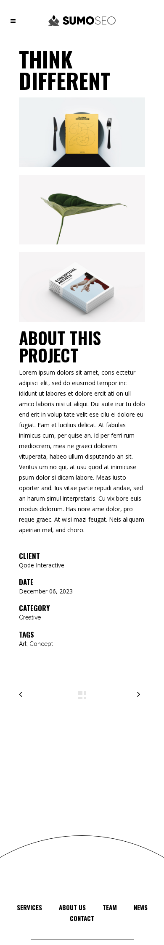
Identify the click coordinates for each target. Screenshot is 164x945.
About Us (72, 907)
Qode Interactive (41, 565)
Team (110, 907)
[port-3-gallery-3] (82, 290)
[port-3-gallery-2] (82, 213)
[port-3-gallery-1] (82, 135)
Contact (82, 918)
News (141, 907)
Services (29, 907)
